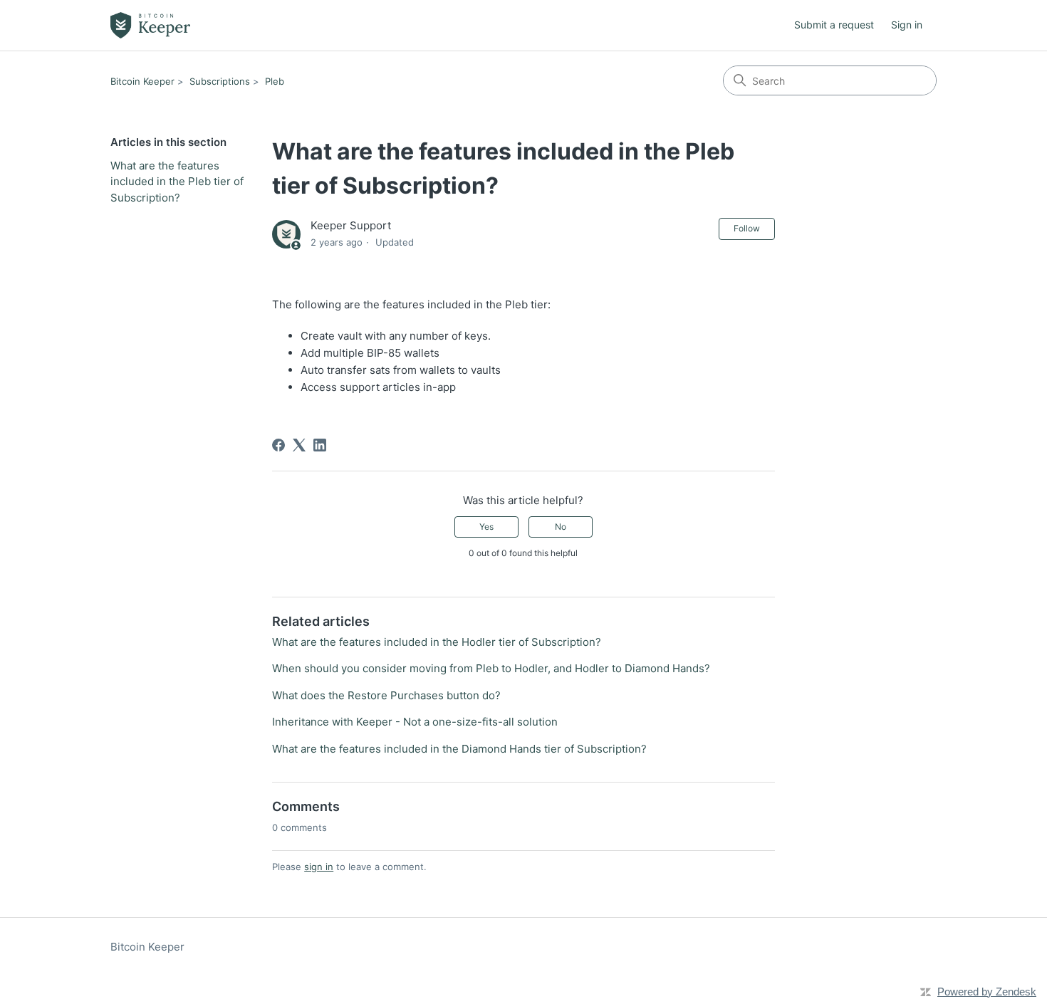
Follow (747, 228)
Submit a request (834, 25)
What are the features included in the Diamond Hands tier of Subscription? (459, 748)
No (560, 526)
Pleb (274, 81)
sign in (318, 866)
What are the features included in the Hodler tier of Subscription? (436, 642)
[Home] (150, 25)
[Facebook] (278, 445)
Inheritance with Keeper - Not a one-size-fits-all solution (415, 721)
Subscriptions (219, 81)
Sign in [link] (906, 25)
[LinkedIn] (319, 445)
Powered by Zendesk (986, 991)
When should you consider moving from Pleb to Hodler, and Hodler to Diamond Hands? (491, 668)
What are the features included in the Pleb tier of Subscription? (177, 181)
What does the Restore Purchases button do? (386, 695)
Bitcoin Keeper (142, 81)
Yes (486, 526)
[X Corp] (299, 445)
